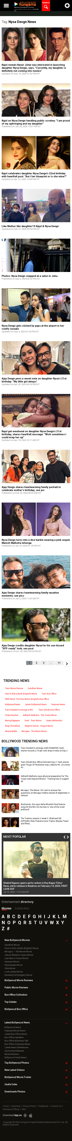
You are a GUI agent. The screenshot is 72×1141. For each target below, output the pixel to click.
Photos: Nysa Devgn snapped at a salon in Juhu (30, 275)
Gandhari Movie (35, 688)
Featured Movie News (15, 1030)
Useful (11, 1084)
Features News (58, 704)
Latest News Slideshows (16, 1047)
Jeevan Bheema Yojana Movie (19, 955)
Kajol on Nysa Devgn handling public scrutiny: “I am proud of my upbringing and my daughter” (36, 122)
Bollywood (18, 1077)
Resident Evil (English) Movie (18, 975)
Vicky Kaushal (11, 715)
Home (6, 1106)
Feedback (43, 1106)
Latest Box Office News (16, 1034)
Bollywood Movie (19, 980)
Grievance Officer (11, 1109)
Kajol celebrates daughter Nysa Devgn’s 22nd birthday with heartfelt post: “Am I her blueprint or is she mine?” (34, 175)
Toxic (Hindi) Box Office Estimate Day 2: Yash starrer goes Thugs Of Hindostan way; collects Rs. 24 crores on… (45, 764)
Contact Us (56, 1106)
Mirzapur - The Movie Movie (34, 731)
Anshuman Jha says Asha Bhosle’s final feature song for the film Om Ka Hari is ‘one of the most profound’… (43, 807)
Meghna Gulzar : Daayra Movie (39, 726)
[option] (36, 867)
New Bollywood (17, 940)
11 (59, 663)
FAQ (24, 1109)
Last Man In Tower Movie (16, 958)
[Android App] (25, 1115)
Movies (6, 908)
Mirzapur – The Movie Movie (18, 951)
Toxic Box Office (49, 694)
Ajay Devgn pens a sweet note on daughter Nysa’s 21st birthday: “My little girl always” (34, 380)
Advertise (15, 1106)
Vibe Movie (10, 968)
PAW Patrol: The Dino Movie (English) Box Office (27, 699)
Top (11, 1002)
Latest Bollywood (17, 1022)
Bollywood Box (16, 1009)
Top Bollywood (17, 1062)
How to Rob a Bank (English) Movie (21, 694)
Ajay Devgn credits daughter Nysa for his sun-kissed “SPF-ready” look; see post (33, 647)
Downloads (15, 1091)
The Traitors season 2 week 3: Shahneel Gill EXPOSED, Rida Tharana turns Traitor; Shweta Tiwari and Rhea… (44, 821)
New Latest (15, 1070)
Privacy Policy (29, 1106)
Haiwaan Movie (12, 961)
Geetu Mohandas (54, 720)
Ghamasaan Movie (13, 965)
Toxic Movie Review (14, 688)
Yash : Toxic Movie (33, 720)
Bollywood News (12, 704)
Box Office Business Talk (16, 1040)
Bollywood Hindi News (15, 1057)
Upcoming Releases (14, 1051)
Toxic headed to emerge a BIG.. (19, 710)
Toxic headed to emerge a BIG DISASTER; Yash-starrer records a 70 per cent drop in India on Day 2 (44, 749)
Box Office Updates (14, 1037)
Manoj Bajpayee (12, 720)
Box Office (16, 994)
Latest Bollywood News (36, 704)
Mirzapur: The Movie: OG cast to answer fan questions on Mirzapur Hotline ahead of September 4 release (45, 793)
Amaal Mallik (11, 731)
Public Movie (16, 987)
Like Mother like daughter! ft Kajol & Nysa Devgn (30, 226)
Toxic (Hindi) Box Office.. (50, 710)
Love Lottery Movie (14, 971)
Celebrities (22, 908)
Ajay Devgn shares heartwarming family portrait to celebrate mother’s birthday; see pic (31, 489)
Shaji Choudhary (12, 726)
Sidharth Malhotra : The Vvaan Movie (40, 715)
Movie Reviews (12, 1054)
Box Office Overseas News (17, 1044)
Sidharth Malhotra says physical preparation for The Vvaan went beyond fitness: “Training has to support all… (45, 779)
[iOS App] (30, 1115)
